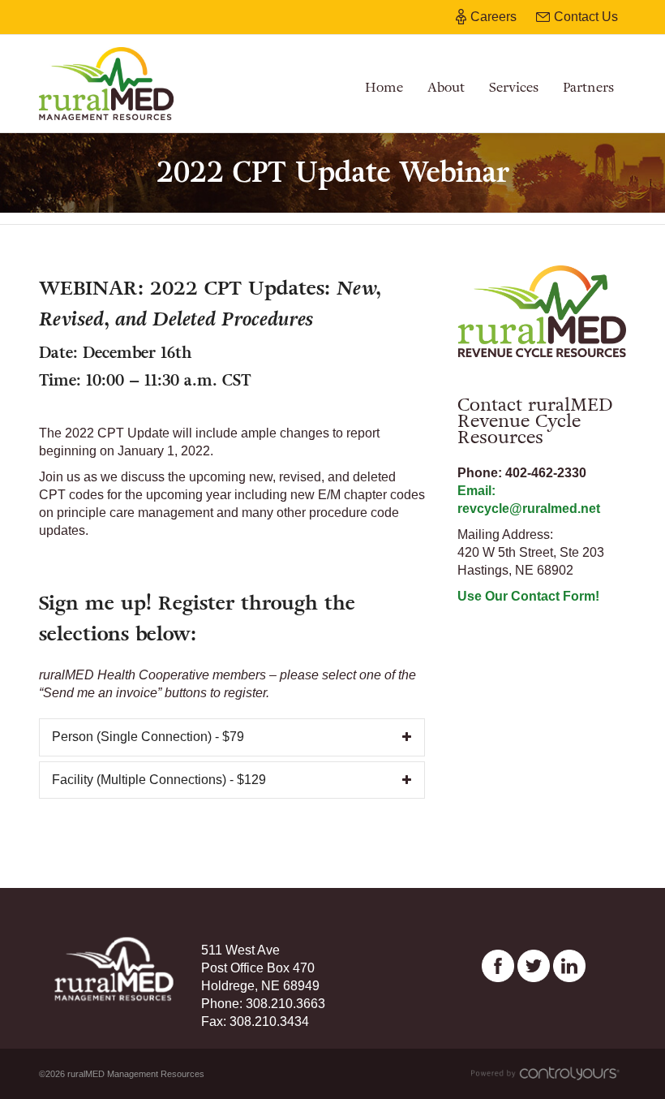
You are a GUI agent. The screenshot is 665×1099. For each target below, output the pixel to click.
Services (513, 87)
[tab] (232, 737)
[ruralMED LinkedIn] (569, 965)
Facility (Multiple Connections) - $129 (159, 780)
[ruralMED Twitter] (533, 965)
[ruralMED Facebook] (498, 965)
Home (384, 87)
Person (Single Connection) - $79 (148, 736)
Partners (588, 87)
